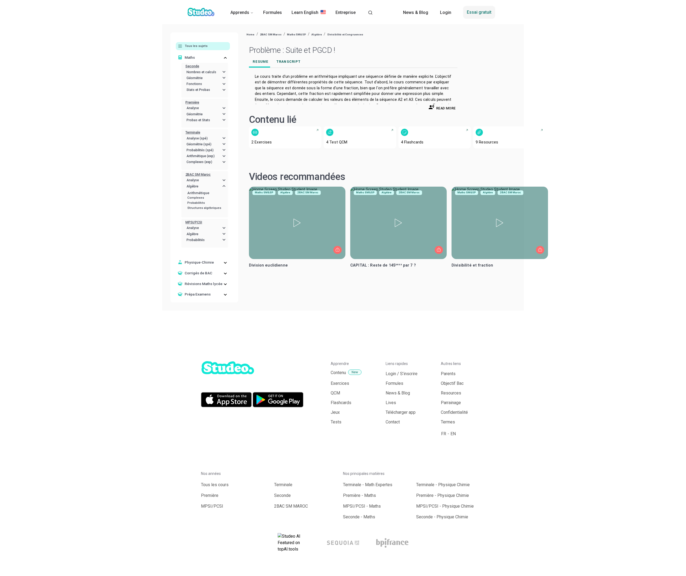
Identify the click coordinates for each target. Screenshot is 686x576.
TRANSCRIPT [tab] (288, 62)
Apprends (239, 12)
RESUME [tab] (261, 62)
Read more (446, 108)
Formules (272, 12)
